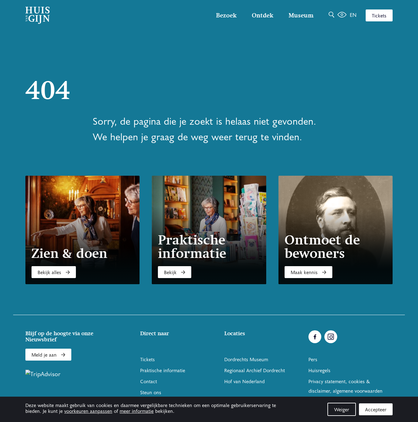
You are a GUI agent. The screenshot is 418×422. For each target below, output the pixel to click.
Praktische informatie (162, 370)
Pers (312, 359)
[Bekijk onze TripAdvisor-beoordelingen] (43, 374)
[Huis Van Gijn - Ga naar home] (80, 15)
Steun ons (150, 392)
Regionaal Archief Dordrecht (254, 370)
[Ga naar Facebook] (314, 336)
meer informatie (137, 411)
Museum (301, 15)
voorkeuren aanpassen (88, 411)
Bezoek (226, 15)
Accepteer (375, 409)
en (353, 15)
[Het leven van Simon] (342, 15)
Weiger (341, 409)
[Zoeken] (331, 15)
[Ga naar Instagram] (330, 336)
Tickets (379, 16)
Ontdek (262, 15)
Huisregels (319, 370)
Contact (148, 381)
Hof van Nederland (244, 381)
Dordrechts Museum (246, 359)
